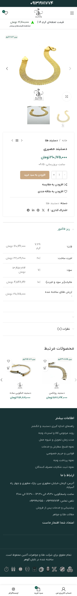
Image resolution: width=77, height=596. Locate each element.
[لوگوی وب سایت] (38, 13)
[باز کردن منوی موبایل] (72, 13)
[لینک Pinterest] (38, 210)
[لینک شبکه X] (43, 210)
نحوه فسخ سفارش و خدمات (58, 447)
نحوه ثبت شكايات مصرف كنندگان (54, 467)
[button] (70, 68)
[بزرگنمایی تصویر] (66, 96)
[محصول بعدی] (12, 140)
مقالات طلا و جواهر (63, 514)
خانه (64, 140)
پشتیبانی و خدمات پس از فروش (55, 508)
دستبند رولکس (57, 393)
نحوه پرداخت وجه (63, 460)
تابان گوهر (30, 559)
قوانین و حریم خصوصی (60, 453)
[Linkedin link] (33, 210)
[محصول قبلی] (21, 140)
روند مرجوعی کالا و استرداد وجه (56, 433)
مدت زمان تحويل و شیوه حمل (56, 440)
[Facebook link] (48, 210)
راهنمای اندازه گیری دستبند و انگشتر (52, 426)
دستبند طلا (51, 140)
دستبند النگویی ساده (20, 393)
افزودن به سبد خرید (34, 175)
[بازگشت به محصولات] (17, 140)
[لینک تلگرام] (28, 210)
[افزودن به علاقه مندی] (44, 361)
